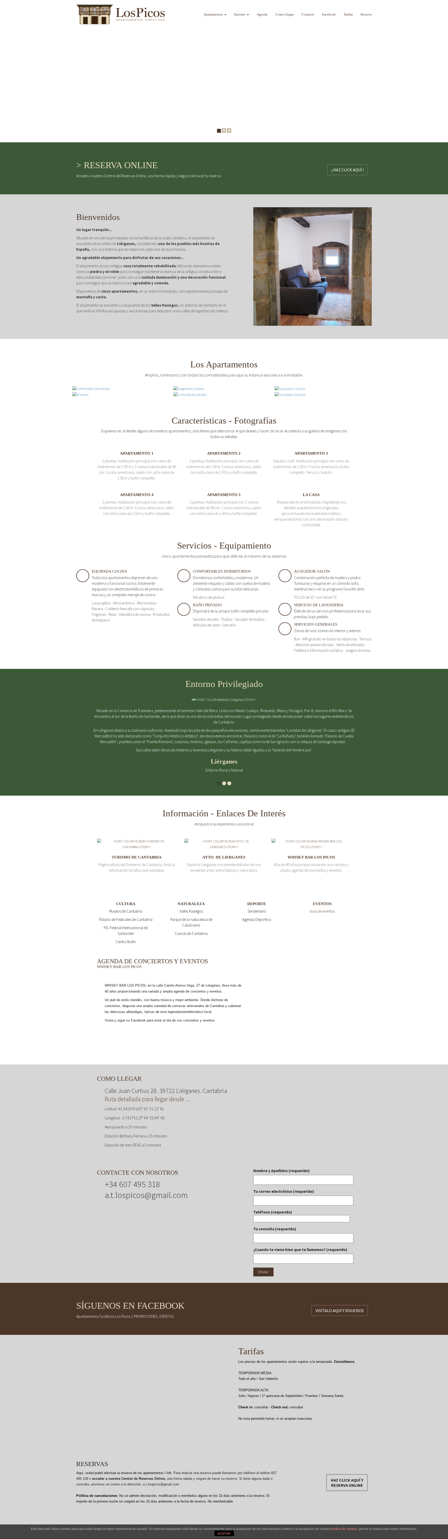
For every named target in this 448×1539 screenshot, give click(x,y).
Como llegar (284, 14)
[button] (5, 71)
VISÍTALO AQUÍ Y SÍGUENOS (340, 1310)
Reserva (366, 14)
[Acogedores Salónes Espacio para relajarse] (188, 388)
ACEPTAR (224, 1533)
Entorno (240, 14)
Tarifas (348, 14)
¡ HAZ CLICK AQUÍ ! (347, 169)
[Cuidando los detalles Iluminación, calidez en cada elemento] (190, 394)
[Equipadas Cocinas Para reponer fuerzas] (290, 388)
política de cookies (344, 1529)
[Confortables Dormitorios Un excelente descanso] (91, 388)
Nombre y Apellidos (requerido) (281, 1170)
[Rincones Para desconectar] (80, 394)
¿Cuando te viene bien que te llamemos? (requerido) (300, 1249)
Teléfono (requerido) (272, 1212)
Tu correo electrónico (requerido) (283, 1191)
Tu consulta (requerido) (274, 1228)
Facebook (329, 14)
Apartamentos (214, 14)
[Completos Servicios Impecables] (290, 394)
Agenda (262, 14)
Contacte (308, 14)
